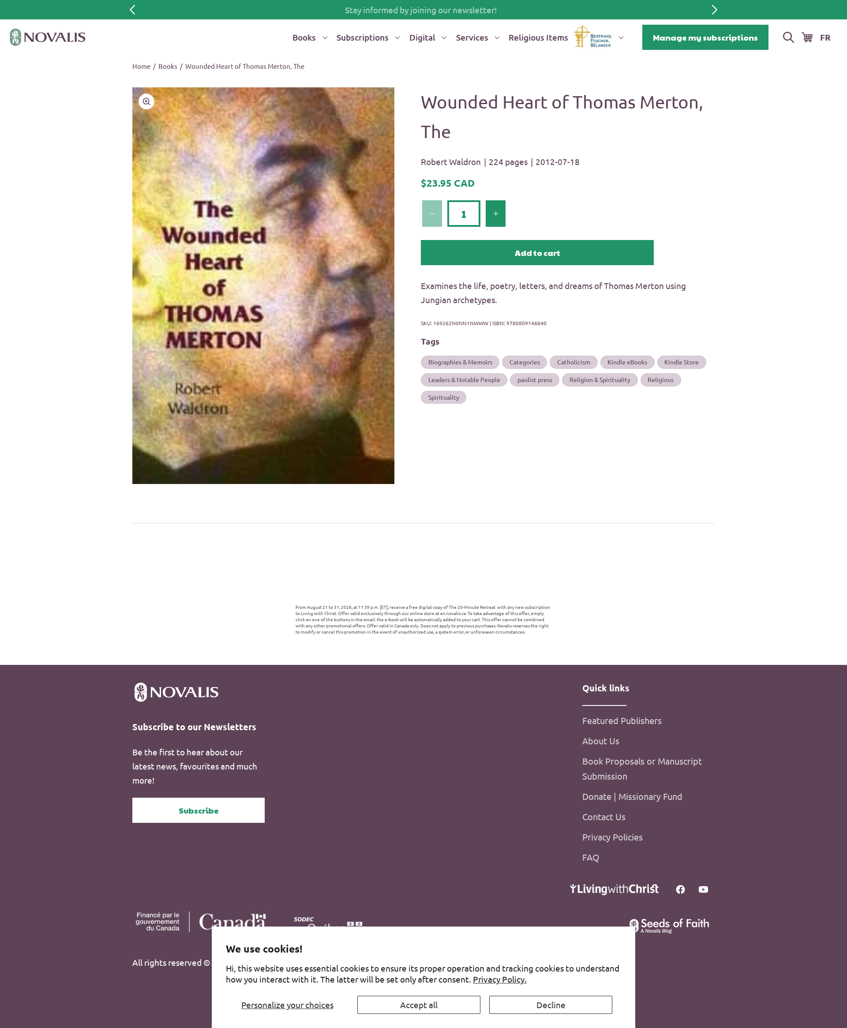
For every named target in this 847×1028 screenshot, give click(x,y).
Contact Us (604, 816)
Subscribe (199, 810)
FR (825, 37)
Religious (661, 379)
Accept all (419, 1004)
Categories (525, 362)
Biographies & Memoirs (460, 362)
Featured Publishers (622, 720)
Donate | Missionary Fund (632, 796)
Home (141, 66)
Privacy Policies (612, 837)
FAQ (591, 857)
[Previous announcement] (132, 10)
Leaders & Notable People (464, 379)
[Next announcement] (715, 10)
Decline (551, 1004)
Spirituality (443, 397)
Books (167, 66)
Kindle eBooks (627, 362)
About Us (600, 741)
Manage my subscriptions (705, 37)
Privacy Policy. (500, 979)
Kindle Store (681, 362)
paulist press (534, 379)
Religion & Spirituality (600, 379)
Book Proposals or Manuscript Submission (642, 769)
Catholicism (573, 362)
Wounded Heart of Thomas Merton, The (244, 66)
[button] (308, 37)
